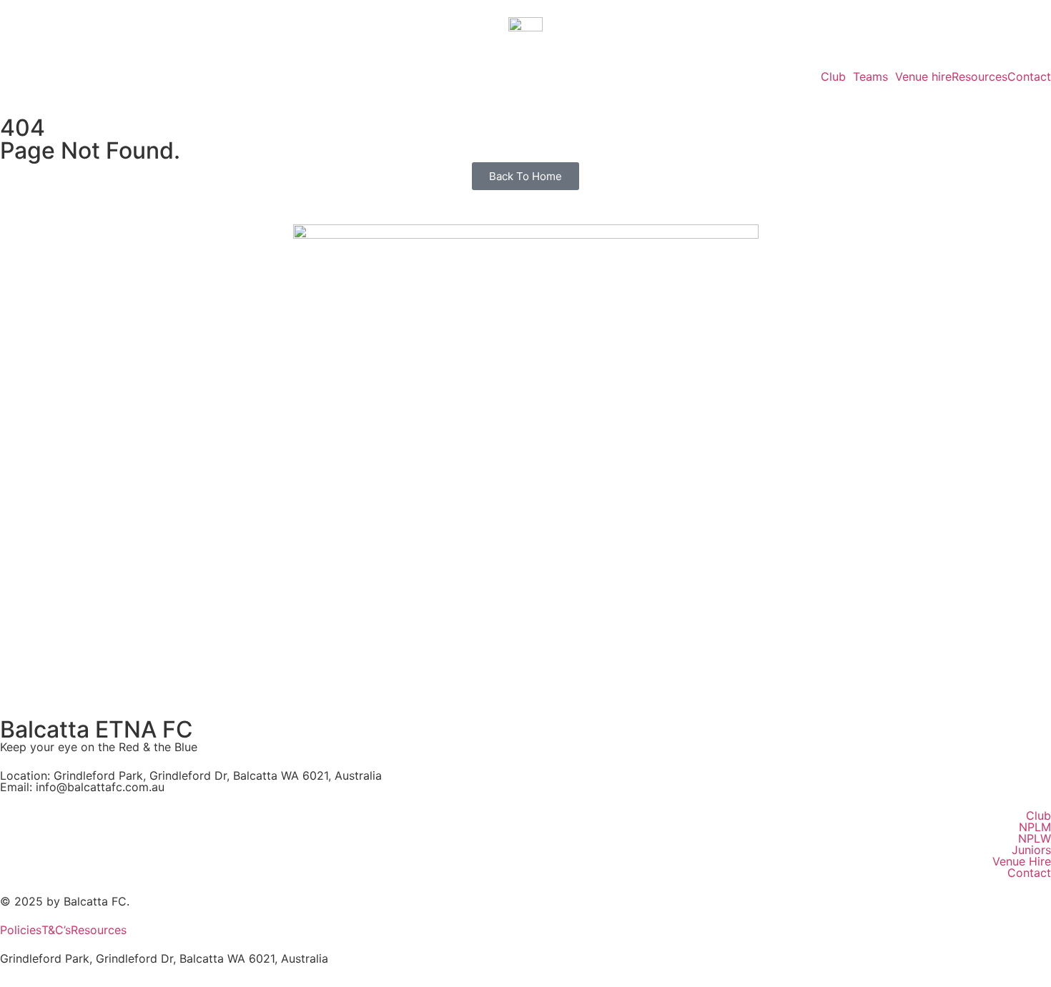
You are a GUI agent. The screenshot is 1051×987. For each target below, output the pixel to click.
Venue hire (923, 76)
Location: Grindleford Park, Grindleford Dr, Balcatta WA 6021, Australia (191, 775)
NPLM (1035, 827)
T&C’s (56, 930)
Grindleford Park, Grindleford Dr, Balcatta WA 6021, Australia (164, 958)
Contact (1029, 76)
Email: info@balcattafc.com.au (82, 787)
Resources (979, 76)
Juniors (1031, 849)
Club (833, 76)
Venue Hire (1021, 861)
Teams (870, 76)
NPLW (1034, 838)
